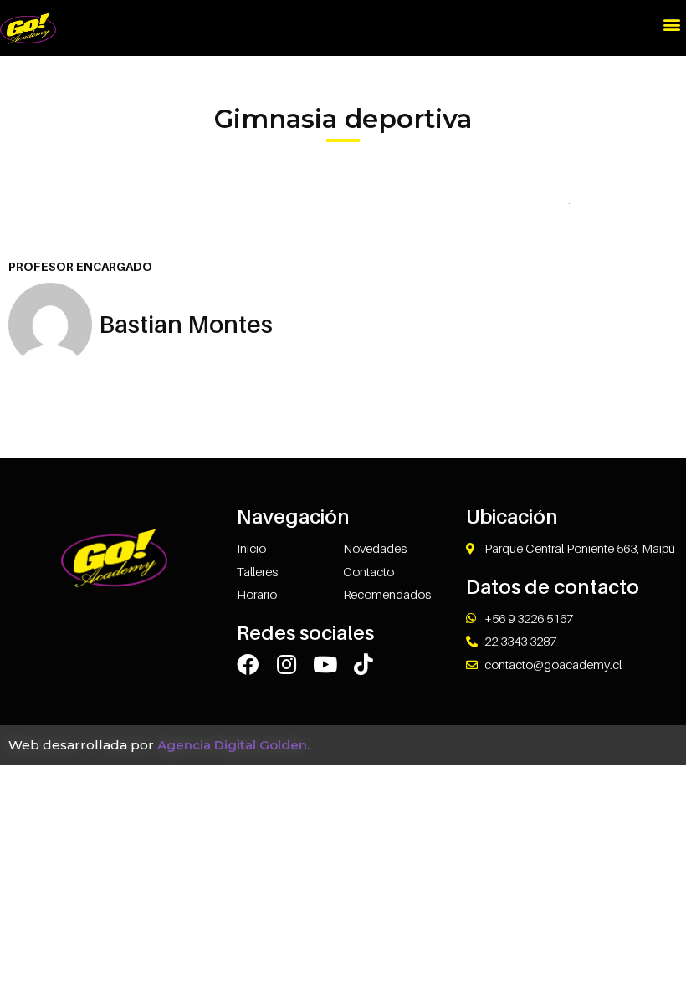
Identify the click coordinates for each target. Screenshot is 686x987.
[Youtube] (324, 664)
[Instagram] (286, 664)
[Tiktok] (363, 664)
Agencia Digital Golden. (233, 745)
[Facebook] (248, 664)
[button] (672, 24)
